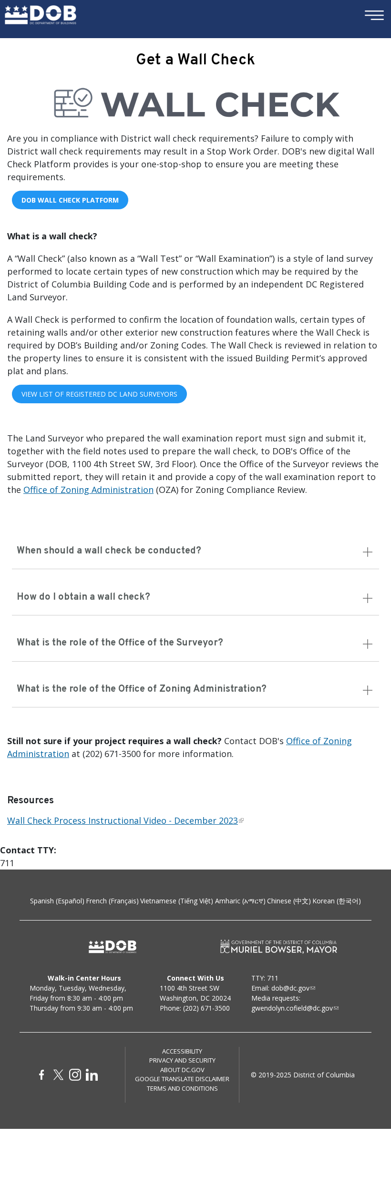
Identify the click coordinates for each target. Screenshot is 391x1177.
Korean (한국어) (336, 900)
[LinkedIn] (91, 1075)
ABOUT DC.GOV (182, 1069)
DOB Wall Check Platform (70, 200)
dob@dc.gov (290, 988)
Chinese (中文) (289, 900)
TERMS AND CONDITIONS (182, 1088)
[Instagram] (75, 1075)
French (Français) (112, 900)
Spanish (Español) (57, 900)
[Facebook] (41, 1075)
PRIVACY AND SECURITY (182, 1060)
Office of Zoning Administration (88, 489)
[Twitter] (58, 1075)
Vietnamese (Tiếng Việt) (176, 900)
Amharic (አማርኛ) (240, 900)
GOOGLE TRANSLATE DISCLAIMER (182, 1079)
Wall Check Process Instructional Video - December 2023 (122, 820)
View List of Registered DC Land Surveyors (99, 394)
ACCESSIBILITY (182, 1051)
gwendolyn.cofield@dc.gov (292, 1008)
